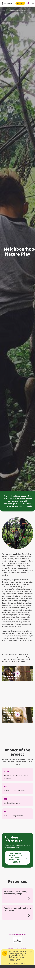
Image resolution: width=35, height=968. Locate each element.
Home (3, 10)
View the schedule (16, 963)
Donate (20, 3)
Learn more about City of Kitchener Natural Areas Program (16, 857)
